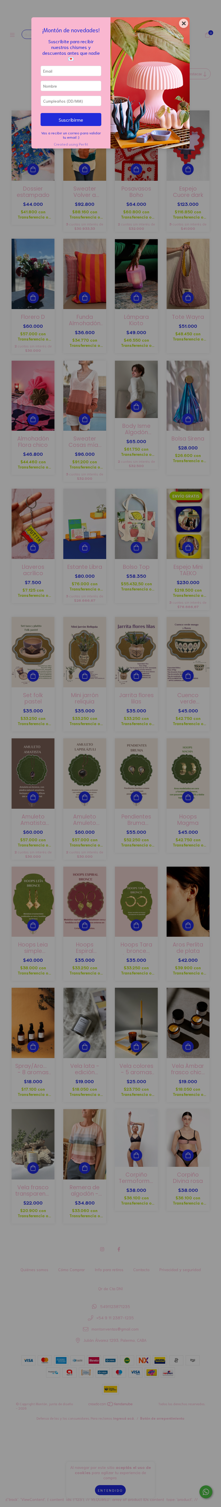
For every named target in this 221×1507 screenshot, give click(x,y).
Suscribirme (71, 119)
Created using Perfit (71, 144)
